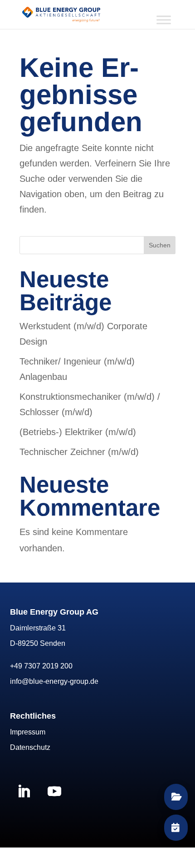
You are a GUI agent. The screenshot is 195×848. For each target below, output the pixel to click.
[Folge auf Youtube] (54, 791)
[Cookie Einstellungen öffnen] (16, 836)
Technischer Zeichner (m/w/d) (79, 452)
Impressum (27, 732)
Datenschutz (30, 747)
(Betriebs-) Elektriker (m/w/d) (78, 432)
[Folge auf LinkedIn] (23, 791)
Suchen (160, 245)
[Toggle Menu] (163, 19)
